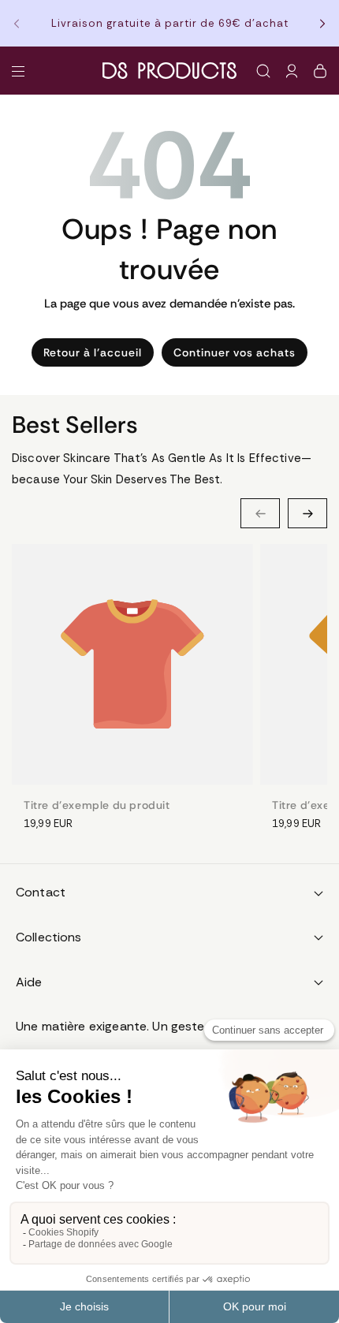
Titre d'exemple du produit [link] (97, 805)
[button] (21, 23)
